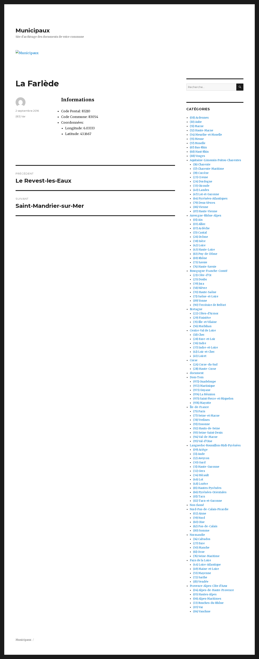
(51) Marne (197, 126)
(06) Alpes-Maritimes (207, 598)
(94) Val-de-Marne (205, 437)
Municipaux (33, 30)
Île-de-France (199, 407)
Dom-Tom (197, 377)
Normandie (197, 535)
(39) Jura (198, 283)
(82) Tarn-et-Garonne (207, 501)
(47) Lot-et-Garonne (206, 194)
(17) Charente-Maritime (208, 168)
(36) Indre (199, 343)
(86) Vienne (200, 207)
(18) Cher (199, 334)
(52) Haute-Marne (201, 130)
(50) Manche (201, 547)
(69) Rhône (200, 258)
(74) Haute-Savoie (204, 266)
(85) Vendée (200, 581)
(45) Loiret (199, 356)
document (197, 373)
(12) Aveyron (201, 458)
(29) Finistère (202, 317)
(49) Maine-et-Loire (206, 569)
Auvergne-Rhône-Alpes (205, 215)
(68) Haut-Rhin (199, 151)
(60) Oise (199, 522)
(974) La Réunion (204, 394)
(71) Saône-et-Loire (205, 296)
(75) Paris (199, 411)
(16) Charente (201, 164)
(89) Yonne (200, 300)
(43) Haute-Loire (204, 249)
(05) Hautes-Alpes (205, 594)
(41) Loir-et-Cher (204, 352)
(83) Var (20, 116)
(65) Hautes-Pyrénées (207, 488)
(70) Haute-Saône (204, 292)
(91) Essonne (201, 424)
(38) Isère (199, 241)
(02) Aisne (199, 513)
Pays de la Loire (200, 560)
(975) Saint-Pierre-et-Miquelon (213, 398)
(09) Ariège (200, 449)
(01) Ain (198, 220)
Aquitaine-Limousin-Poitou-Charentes (215, 160)
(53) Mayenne (202, 573)
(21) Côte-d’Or (202, 275)
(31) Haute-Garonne (206, 466)
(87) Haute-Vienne (205, 211)
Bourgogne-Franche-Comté (208, 271)
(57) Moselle (197, 143)
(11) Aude (199, 454)
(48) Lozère (200, 483)
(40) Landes (201, 190)
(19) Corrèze (201, 173)
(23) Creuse (200, 177)
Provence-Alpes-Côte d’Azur (208, 586)
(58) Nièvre (200, 288)
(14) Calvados (201, 539)
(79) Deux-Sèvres (204, 203)
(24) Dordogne (202, 181)
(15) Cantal (200, 232)
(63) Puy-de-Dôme (205, 254)
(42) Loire (199, 245)
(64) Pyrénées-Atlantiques (210, 198)
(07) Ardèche (201, 228)
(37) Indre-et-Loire (205, 347)
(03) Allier (199, 224)
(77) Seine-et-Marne (206, 415)
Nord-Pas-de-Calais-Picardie (209, 509)
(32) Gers (199, 471)
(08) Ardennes (199, 117)
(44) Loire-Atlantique (207, 564)
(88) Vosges (197, 156)
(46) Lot (198, 479)
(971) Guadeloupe (204, 381)
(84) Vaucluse (201, 611)
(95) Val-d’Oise (202, 441)
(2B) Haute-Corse (204, 369)
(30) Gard (199, 462)
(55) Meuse (197, 139)
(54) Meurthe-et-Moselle (206, 134)
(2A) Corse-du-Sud (205, 364)
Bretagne (196, 309)
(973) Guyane (201, 390)
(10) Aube (196, 122)
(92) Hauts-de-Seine (206, 428)
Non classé (197, 505)
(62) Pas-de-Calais (205, 526)
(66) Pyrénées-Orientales (209, 492)
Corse (193, 360)
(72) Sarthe (200, 577)
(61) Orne (199, 552)
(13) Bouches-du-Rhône (208, 603)
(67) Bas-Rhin (198, 147)
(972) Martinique (204, 386)
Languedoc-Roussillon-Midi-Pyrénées (215, 445)
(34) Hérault (201, 475)
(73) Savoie (200, 262)
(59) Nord (199, 518)
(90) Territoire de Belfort (209, 305)
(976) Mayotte (202, 403)
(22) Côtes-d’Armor (206, 313)
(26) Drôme (200, 237)
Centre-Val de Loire (203, 330)
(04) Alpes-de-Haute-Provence (213, 590)
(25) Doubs (200, 279)
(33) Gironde (201, 186)
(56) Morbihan (202, 326)
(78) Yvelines (201, 420)
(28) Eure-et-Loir (204, 339)
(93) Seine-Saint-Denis (208, 432)
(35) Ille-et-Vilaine (205, 322)
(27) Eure (199, 543)
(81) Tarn (199, 496)
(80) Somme (201, 530)
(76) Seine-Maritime (206, 556)
